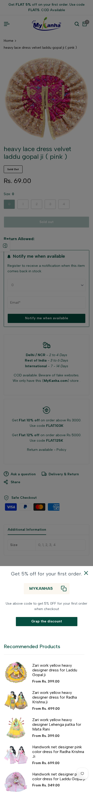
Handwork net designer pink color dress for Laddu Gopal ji (58, 776)
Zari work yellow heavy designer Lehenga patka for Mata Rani (56, 724)
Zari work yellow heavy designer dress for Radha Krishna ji (54, 697)
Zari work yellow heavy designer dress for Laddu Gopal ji (54, 670)
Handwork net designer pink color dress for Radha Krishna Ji (58, 752)
